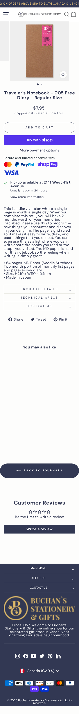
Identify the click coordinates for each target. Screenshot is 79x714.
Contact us (40, 306)
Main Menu (38, 568)
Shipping (20, 113)
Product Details (40, 289)
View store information (27, 196)
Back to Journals (42, 470)
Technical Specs (40, 297)
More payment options (39, 150)
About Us (38, 578)
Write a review (39, 529)
